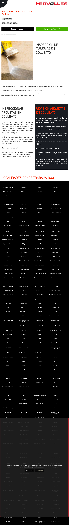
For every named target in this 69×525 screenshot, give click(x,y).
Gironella (39, 408)
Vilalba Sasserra (55, 256)
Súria (55, 311)
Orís (40, 338)
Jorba (23, 374)
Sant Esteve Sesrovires (8, 277)
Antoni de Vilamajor (55, 221)
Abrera (55, 361)
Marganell (23, 256)
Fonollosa (55, 399)
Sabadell (24, 290)
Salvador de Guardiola (24, 183)
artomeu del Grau (8, 290)
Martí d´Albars (39, 269)
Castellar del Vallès (40, 248)
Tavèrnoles (24, 365)
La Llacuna (8, 412)
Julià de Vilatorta (8, 187)
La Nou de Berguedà (8, 294)
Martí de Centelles (24, 269)
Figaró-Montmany (8, 408)
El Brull (55, 408)
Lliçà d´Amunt (39, 357)
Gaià (55, 369)
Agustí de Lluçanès (40, 225)
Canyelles (39, 204)
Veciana (8, 307)
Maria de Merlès (39, 352)
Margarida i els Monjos (55, 330)
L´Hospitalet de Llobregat (55, 412)
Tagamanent (8, 369)
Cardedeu (23, 187)
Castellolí (55, 391)
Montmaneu (39, 374)
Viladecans (40, 239)
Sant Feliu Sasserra (39, 260)
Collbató (24, 382)
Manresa (24, 195)
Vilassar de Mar (40, 200)
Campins (39, 208)
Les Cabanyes (39, 320)
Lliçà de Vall (24, 357)
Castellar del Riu (55, 248)
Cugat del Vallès (55, 277)
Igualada (8, 382)
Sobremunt (24, 334)
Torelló (39, 347)
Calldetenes (24, 212)
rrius (8, 395)
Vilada (39, 303)
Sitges (39, 334)
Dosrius (8, 361)
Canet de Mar (23, 208)
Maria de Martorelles (55, 326)
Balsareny (23, 191)
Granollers (8, 399)
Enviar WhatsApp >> (51, 29)
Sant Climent (23, 326)
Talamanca (55, 365)
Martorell (8, 256)
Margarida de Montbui (8, 334)
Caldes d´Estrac (40, 244)
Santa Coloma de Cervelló (55, 347)
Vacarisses (40, 311)
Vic (55, 303)
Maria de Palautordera (8, 352)
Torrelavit (8, 347)
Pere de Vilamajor (39, 183)
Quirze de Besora (39, 299)
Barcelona (8, 183)
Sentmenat (40, 369)
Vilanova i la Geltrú (8, 235)
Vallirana (39, 307)
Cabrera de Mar (55, 235)
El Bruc (55, 357)
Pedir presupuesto (17, 29)
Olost (8, 342)
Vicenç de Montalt (8, 286)
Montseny (23, 200)
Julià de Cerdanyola (8, 204)
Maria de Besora (24, 369)
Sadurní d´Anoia (8, 282)
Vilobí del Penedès (8, 357)
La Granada (24, 412)
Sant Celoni (40, 326)
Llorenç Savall (55, 269)
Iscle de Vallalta (24, 217)
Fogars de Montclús (24, 403)
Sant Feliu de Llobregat (39, 273)
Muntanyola (8, 200)
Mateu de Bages (24, 265)
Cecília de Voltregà (24, 282)
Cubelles (24, 361)
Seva (55, 334)
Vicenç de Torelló (55, 282)
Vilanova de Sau (39, 256)
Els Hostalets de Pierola (8, 386)
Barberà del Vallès (8, 191)
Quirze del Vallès (24, 299)
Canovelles (8, 208)
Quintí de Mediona (55, 299)
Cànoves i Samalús (55, 204)
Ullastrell (23, 330)
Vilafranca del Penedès (8, 239)
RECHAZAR (29, 470)
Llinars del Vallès (39, 316)
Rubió (55, 217)
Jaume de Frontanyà (8, 217)
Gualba (55, 395)
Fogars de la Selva (39, 403)
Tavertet (8, 365)
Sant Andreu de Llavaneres (8, 226)
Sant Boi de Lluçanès (39, 286)
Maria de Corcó (8, 330)
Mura (55, 195)
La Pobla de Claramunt (55, 290)
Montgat (8, 378)
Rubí (8, 221)
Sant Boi (55, 286)
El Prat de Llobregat (24, 386)
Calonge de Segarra (55, 208)
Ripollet (40, 221)
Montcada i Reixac (55, 378)
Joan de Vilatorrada (55, 212)
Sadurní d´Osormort (39, 290)
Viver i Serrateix (55, 352)
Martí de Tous (8, 269)
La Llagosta (24, 294)
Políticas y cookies (55, 521)
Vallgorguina (55, 307)
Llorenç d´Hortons (8, 273)
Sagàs (8, 521)
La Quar (8, 326)
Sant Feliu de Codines (55, 273)
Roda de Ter (24, 221)
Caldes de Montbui (24, 260)
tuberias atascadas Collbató (40, 521)
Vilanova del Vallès (24, 235)
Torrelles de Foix (55, 342)
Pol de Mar (8, 303)
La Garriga (39, 412)
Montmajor (55, 374)
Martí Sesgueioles (39, 265)
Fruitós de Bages (39, 294)
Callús (8, 212)
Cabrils (8, 195)
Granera (24, 399)
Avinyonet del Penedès (8, 244)
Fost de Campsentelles (55, 294)
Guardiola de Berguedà (40, 395)
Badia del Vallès (40, 231)
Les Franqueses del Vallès (24, 320)
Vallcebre (8, 311)
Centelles (55, 386)
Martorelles (55, 252)
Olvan (55, 338)
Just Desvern (23, 273)
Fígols (55, 403)
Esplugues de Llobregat (24, 408)
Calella (39, 212)
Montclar (39, 378)
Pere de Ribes (8, 265)
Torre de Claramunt (24, 347)
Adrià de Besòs (55, 225)
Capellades (55, 187)
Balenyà (40, 191)
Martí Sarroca (55, 265)
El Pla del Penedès (40, 382)
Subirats (8, 316)
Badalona (55, 239)
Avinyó (24, 244)
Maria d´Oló (40, 330)
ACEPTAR (39, 470)
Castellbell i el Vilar (24, 248)
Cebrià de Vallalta (23, 286)
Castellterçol (39, 391)
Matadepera (24, 252)
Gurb (24, 395)
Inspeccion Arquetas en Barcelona (10, 34)
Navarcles (39, 195)
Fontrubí (8, 374)
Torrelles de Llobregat (40, 342)
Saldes (24, 316)
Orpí (8, 338)
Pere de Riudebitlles (55, 260)
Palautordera (23, 277)
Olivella (24, 342)
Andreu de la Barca (24, 225)
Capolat (40, 187)
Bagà (55, 191)
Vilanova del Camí (39, 235)
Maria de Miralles (23, 352)
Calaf (8, 248)
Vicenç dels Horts (39, 282)
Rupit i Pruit (39, 217)
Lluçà (23, 521)
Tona (55, 200)
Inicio (2, 34)
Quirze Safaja (8, 299)
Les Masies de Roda (8, 320)
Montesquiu (24, 378)
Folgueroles (8, 403)
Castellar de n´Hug (8, 252)
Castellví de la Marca (23, 391)
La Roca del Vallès (55, 320)
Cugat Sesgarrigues (39, 277)
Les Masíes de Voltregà (55, 316)
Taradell (40, 365)
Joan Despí (24, 204)
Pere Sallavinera (23, 303)
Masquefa (39, 252)
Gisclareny (39, 399)
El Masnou (55, 382)
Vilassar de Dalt (55, 231)
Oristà (23, 338)
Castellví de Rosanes (8, 391)
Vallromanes (24, 307)
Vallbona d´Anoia (23, 311)
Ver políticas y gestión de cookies (34, 467)
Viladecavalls (23, 239)
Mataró (24, 231)
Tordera (40, 361)
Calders (55, 244)
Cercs (39, 386)
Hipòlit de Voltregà (8, 260)
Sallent (8, 231)
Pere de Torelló (55, 183)
